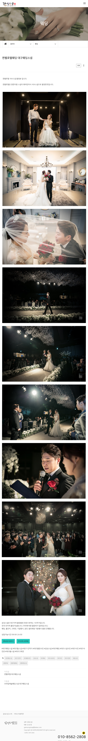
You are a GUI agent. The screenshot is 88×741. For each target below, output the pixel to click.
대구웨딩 (43, 658)
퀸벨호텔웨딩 (14, 663)
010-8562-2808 (72, 737)
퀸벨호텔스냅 (23, 663)
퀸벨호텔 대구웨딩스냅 (12, 674)
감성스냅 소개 (7, 714)
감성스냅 (35, 658)
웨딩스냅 (75, 658)
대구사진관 (67, 658)
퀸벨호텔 (5, 663)
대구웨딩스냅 (8, 658)
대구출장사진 (27, 658)
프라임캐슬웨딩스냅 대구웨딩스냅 (16, 684)
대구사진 (60, 658)
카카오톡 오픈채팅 (23, 641)
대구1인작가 (18, 658)
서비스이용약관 (19, 714)
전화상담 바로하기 (8, 641)
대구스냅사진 (51, 658)
